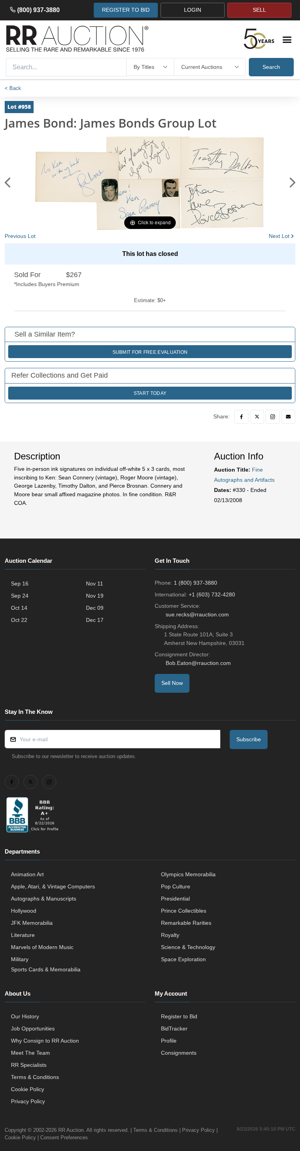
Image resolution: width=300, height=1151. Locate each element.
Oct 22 (19, 620)
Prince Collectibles (183, 911)
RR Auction (71, 1130)
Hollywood (23, 911)
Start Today (150, 393)
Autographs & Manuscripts (43, 898)
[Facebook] (241, 417)
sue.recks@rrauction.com (197, 614)
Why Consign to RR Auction (45, 1041)
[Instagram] (273, 417)
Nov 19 (95, 596)
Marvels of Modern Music (42, 947)
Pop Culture (175, 886)
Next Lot (279, 236)
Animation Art (27, 874)
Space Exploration (183, 959)
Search (271, 67)
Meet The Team (30, 1053)
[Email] (288, 417)
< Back (13, 88)
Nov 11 (94, 583)
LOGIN (192, 10)
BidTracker (174, 1028)
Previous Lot (20, 236)
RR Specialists (28, 1065)
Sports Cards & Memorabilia (45, 969)
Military (20, 959)
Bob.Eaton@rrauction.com (198, 663)
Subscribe (248, 739)
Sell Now (172, 683)
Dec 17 (95, 620)
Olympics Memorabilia (188, 874)
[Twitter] (257, 417)
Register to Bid (179, 1016)
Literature (23, 935)
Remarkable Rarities (186, 923)
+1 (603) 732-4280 (212, 594)
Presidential (175, 898)
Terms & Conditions (35, 1077)
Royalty (170, 935)
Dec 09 (95, 608)
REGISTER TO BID (126, 10)
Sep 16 (20, 583)
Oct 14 (19, 608)
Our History (25, 1016)
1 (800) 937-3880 (195, 583)
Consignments (178, 1053)
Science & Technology (188, 947)
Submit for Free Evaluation (150, 352)
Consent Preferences (64, 1137)
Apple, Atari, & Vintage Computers (53, 886)
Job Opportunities (33, 1028)
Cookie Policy (27, 1089)
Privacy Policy (28, 1101)
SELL (259, 10)
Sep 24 (20, 596)
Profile (169, 1041)
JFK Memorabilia (32, 923)
